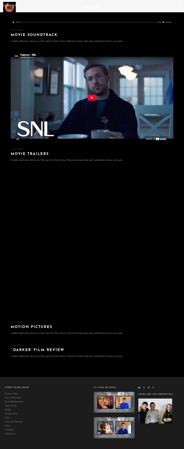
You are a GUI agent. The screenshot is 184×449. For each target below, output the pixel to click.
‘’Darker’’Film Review (37, 350)
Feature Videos (11, 394)
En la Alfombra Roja (14, 402)
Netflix (8, 410)
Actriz (7, 418)
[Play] (13, 22)
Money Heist (10, 406)
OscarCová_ (10, 434)
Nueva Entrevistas (13, 398)
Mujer (7, 426)
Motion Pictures (31, 327)
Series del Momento (14, 422)
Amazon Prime (11, 414)
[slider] (168, 22)
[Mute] (163, 22)
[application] (92, 22)
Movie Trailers (30, 154)
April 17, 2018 (16, 30)
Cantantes (9, 430)
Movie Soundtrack (34, 35)
